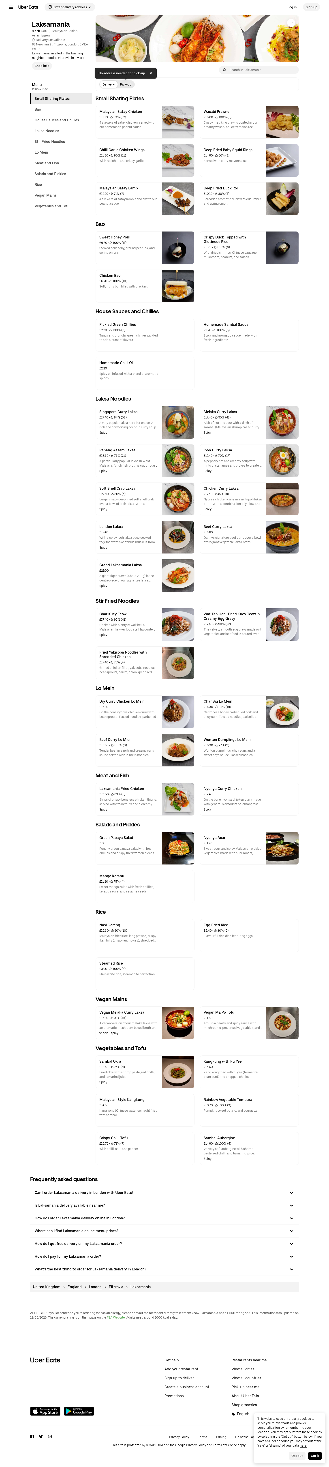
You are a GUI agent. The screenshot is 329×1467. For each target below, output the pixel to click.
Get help (171, 1360)
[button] (164, 1192)
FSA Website (116, 1317)
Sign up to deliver (179, 1378)
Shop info (42, 66)
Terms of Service (225, 1445)
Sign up (311, 7)
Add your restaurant (181, 1369)
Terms (202, 1437)
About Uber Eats (245, 1396)
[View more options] (291, 23)
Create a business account (186, 1387)
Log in (292, 7)
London (95, 1287)
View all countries (246, 1378)
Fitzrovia (116, 1287)
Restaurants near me (249, 1360)
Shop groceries (244, 1405)
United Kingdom (46, 1287)
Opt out (297, 1456)
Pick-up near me (245, 1387)
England (75, 1287)
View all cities (243, 1369)
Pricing (221, 1437)
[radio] (108, 84)
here (303, 1445)
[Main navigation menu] (11, 7)
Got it (315, 1456)
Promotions (174, 1396)
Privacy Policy (179, 1437)
